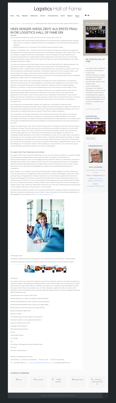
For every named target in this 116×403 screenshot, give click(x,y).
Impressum (44, 395)
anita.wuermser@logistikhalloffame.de (40, 362)
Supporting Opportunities (93, 117)
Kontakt (67, 395)
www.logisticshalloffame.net (43, 194)
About (12, 16)
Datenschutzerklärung (56, 395)
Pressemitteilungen (28, 23)
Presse (77, 16)
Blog (18, 16)
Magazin (70, 16)
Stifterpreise (34, 16)
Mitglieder (25, 16)
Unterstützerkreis (53, 16)
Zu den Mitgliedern (93, 109)
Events (63, 16)
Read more (91, 138)
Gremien (42, 16)
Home (12, 23)
